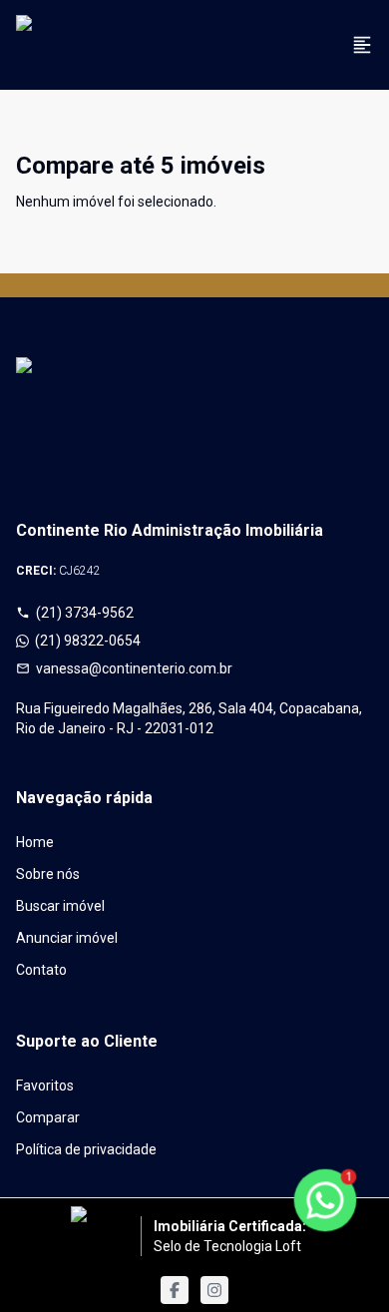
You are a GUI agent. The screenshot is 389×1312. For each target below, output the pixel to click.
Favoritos (45, 1085)
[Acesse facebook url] (175, 1290)
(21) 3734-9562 (85, 613)
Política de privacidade (86, 1149)
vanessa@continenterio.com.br (134, 668)
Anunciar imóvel (67, 938)
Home (35, 842)
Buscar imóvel (60, 906)
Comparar (48, 1117)
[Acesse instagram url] (214, 1290)
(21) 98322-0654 (88, 641)
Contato (41, 970)
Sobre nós (48, 874)
